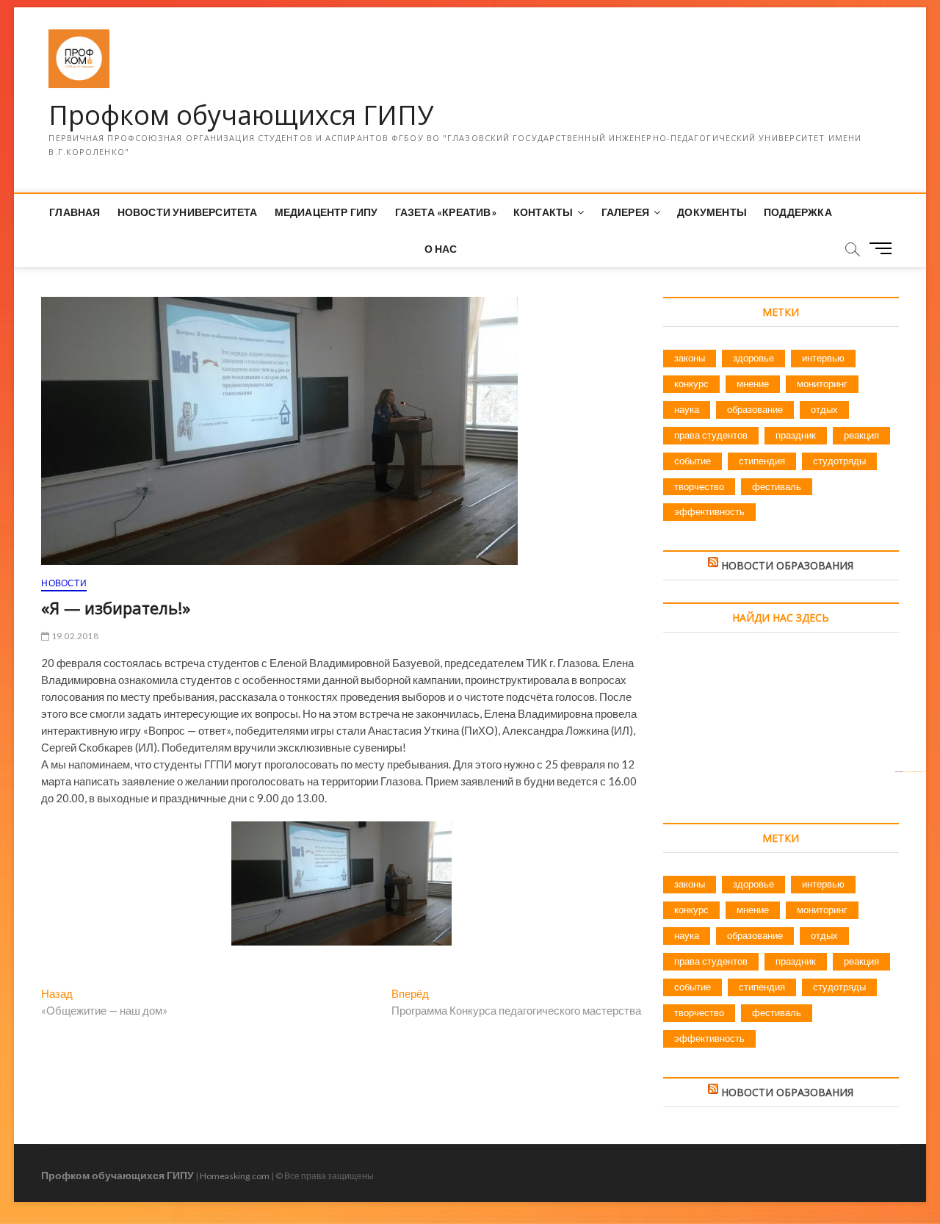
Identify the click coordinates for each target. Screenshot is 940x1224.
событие (692, 461)
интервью (823, 358)
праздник (796, 435)
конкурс (691, 383)
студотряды (839, 461)
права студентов (711, 435)
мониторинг (822, 383)
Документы (712, 212)
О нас (441, 248)
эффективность (709, 511)
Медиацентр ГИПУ (326, 212)
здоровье (753, 358)
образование (755, 409)
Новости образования (787, 565)
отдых (824, 409)
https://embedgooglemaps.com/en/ (915, 771)
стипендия (762, 461)
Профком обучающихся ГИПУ (240, 115)
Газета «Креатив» (445, 212)
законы (689, 358)
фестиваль (776, 486)
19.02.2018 (74, 635)
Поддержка (798, 212)
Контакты (543, 212)
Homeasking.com (235, 1175)
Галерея (625, 212)
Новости (63, 582)
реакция (861, 435)
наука (686, 409)
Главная (74, 212)
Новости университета (188, 212)
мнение (753, 383)
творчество (699, 486)
